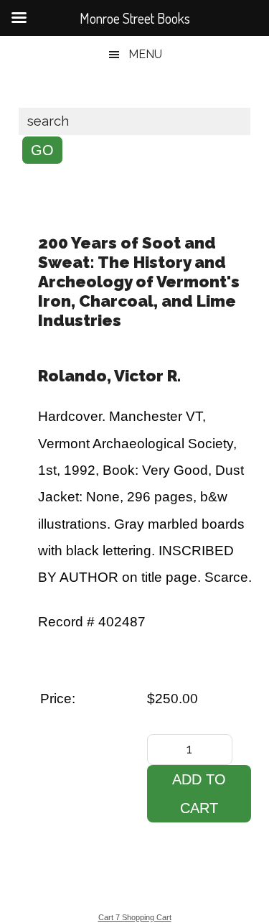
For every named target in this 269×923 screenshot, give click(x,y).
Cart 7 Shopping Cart (134, 917)
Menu (145, 54)
